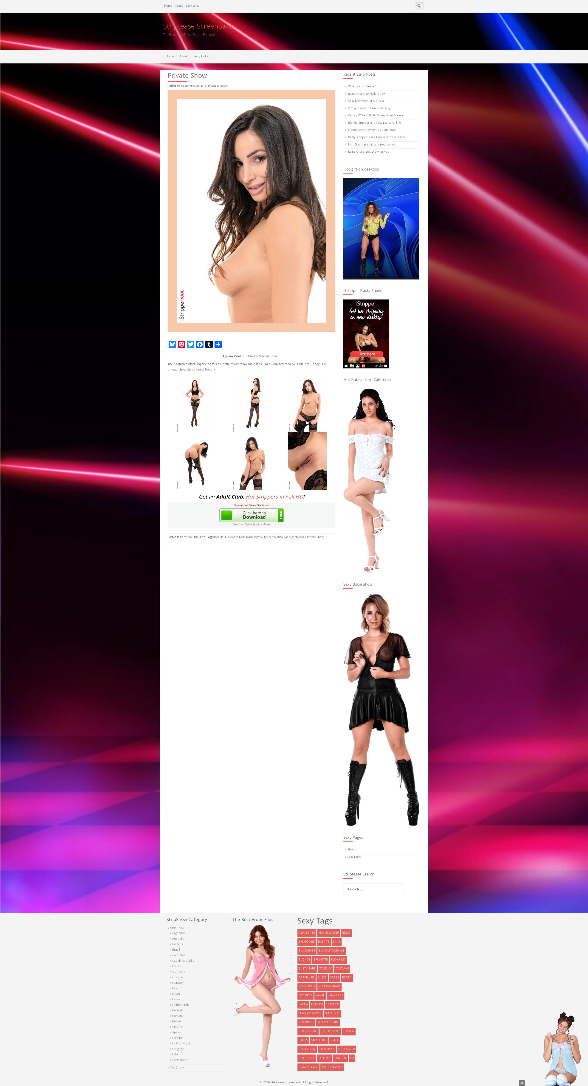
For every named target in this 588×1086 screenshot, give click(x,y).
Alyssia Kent (237, 537)
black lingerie (254, 537)
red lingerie (308, 1031)
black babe (307, 950)
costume (342, 968)
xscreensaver (219, 86)
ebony (347, 977)
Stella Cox (307, 1049)
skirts (303, 1040)
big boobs (307, 941)
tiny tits (340, 1058)
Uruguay (178, 1049)
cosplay (325, 968)
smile (335, 1040)
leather (317, 1004)
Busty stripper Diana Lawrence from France (377, 137)
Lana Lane (335, 995)
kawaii (320, 995)
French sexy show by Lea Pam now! (371, 130)
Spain (176, 1032)
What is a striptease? (362, 86)
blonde (304, 959)
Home (168, 6)
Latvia (176, 999)
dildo (322, 977)
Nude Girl (332, 1013)
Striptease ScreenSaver (199, 27)
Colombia (178, 955)
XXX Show (177, 1067)
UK (352, 1058)
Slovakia (177, 1027)
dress (334, 977)
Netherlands (180, 1005)
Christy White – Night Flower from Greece (375, 115)
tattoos (324, 1058)
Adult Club (222, 537)
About (179, 6)
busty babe (283, 537)
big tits (324, 941)
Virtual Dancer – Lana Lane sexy (369, 108)
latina (303, 1004)
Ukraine (177, 1038)
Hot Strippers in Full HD (274, 497)
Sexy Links (192, 6)
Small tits (319, 1040)
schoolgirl (330, 1031)
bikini (336, 941)
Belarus (177, 944)
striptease (307, 1058)
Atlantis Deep (328, 932)
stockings (327, 1049)
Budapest (338, 959)
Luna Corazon (310, 1013)
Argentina (178, 933)
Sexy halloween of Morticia (366, 101)
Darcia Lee (306, 977)
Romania (185, 537)
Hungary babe (329, 986)
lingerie (332, 1004)
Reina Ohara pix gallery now (366, 94)
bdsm (346, 932)
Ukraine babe (308, 1067)
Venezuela (179, 1060)
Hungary (178, 983)
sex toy (348, 1031)
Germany (178, 972)
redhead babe (328, 1022)
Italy (175, 988)
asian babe (307, 932)
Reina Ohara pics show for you (368, 152)
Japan (176, 994)
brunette (269, 537)
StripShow (199, 537)
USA (175, 1054)
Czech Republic (183, 960)
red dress (306, 1022)
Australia (178, 938)
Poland (177, 1010)
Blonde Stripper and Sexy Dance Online (374, 123)
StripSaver (346, 1049)
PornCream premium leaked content (372, 145)
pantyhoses (298, 537)
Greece (177, 977)
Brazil (176, 949)
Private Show (315, 537)
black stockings (332, 950)
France (177, 966)
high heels (307, 986)
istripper (305, 995)
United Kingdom (183, 1043)
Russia (176, 1021)
